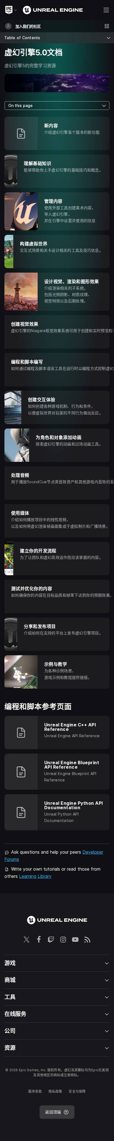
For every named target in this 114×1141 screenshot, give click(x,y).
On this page (20, 105)
